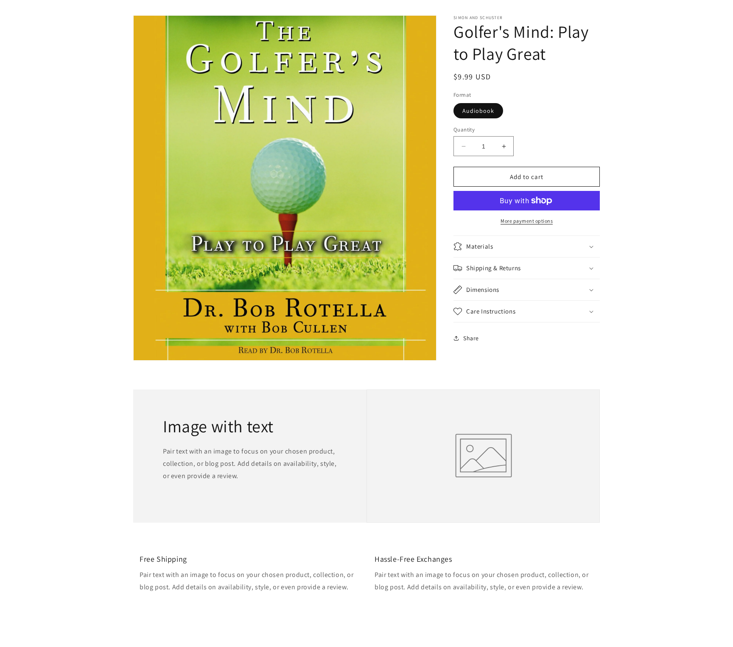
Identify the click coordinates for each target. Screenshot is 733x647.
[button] (526, 246)
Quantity (464, 129)
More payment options (527, 221)
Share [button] (471, 338)
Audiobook (478, 111)
